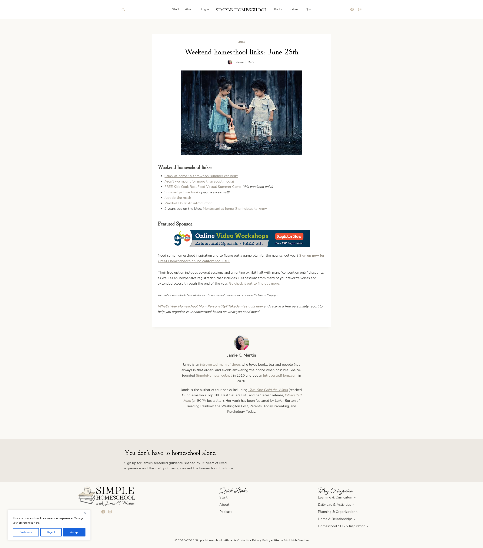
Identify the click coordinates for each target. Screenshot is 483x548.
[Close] (86, 513)
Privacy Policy (261, 540)
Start (175, 9)
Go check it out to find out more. (254, 283)
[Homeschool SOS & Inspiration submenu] (367, 526)
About (189, 9)
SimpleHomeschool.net (214, 375)
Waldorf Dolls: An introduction (188, 203)
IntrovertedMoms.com (280, 375)
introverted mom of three (220, 364)
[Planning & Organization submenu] (357, 512)
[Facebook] (352, 9)
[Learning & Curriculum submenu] (355, 497)
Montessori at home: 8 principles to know (235, 208)
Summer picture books (182, 192)
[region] (49, 525)
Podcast (294, 9)
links (241, 41)
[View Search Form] (123, 9)
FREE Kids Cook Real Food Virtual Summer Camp (203, 186)
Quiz (308, 9)
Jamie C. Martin (246, 62)
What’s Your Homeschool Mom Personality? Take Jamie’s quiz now (210, 306)
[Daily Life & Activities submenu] (353, 505)
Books (278, 9)
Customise (26, 532)
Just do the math (178, 197)
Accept (74, 532)
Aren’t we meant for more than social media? (199, 181)
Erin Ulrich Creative (296, 540)
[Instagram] (359, 9)
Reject (51, 532)
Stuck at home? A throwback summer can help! (201, 176)
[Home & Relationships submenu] (354, 519)
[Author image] (230, 62)
